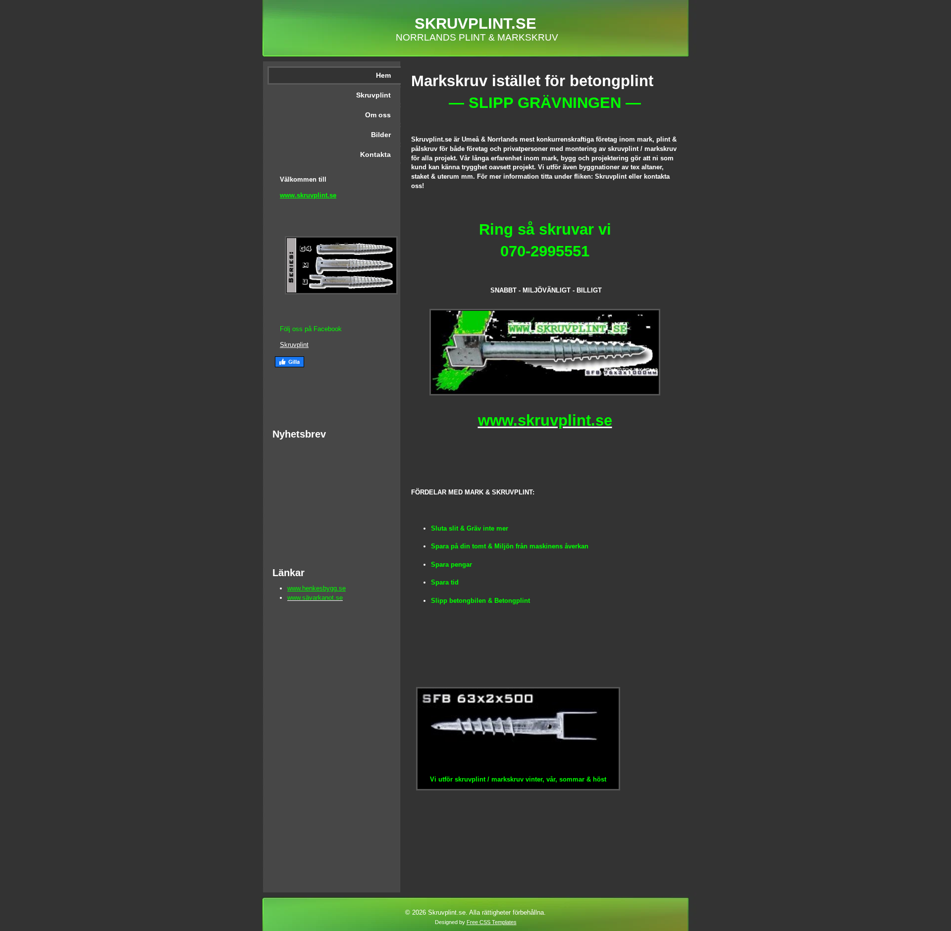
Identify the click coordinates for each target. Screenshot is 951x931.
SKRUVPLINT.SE (475, 23)
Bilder (381, 135)
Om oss (378, 115)
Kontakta (375, 154)
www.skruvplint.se (308, 195)
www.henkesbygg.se (316, 588)
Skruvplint (373, 95)
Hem (383, 75)
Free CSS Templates (492, 922)
